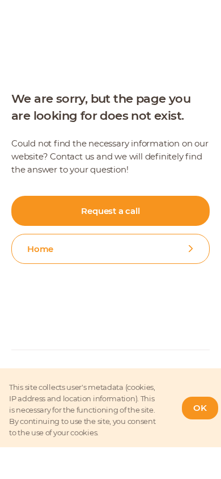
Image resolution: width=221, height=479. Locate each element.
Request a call (110, 210)
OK (200, 407)
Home (40, 248)
